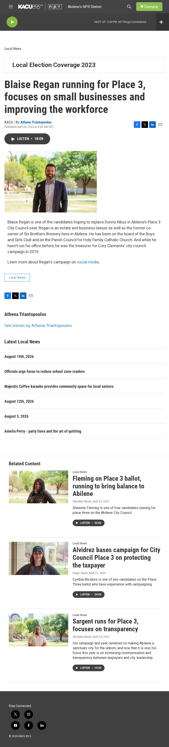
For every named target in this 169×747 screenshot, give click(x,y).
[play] (12, 22)
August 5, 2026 (16, 416)
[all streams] (162, 22)
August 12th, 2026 (19, 401)
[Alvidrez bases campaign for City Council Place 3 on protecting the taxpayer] (38, 558)
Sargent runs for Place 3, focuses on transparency (105, 625)
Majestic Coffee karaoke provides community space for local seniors (59, 386)
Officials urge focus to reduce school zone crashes (44, 371)
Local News (12, 48)
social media (88, 262)
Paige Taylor (80, 573)
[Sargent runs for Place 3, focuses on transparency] (38, 629)
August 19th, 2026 (19, 356)
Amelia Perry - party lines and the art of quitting (42, 431)
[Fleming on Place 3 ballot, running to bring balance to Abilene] (38, 486)
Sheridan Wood (82, 501)
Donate (151, 6)
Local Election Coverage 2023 (54, 65)
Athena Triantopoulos (36, 122)
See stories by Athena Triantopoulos (38, 325)
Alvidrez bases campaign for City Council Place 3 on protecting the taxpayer (116, 557)
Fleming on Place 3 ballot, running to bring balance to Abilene (108, 486)
